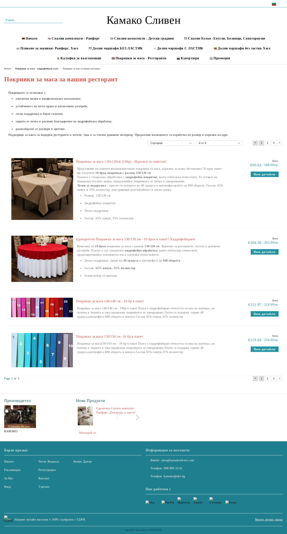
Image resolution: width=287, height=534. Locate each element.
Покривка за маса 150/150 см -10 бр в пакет (109, 336)
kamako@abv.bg (174, 476)
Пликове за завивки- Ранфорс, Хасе (49, 48)
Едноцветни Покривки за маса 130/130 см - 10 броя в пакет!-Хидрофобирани (135, 239)
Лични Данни (82, 461)
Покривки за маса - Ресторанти (141, 58)
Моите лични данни (269, 519)
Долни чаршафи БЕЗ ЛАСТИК (117, 48)
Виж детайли (264, 174)
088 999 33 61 (40, 3)
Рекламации (12, 470)
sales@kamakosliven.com (177, 460)
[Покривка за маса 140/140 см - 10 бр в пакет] (42, 319)
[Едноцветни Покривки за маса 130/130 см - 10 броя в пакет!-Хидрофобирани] (42, 284)
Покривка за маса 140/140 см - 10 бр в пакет (110, 301)
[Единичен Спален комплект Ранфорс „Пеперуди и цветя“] (85, 415)
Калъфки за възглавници (81, 58)
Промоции (221, 58)
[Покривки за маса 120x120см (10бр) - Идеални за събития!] (42, 221)
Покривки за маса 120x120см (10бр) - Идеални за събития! (121, 161)
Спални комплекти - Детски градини (144, 38)
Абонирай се (87, 432)
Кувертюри (190, 58)
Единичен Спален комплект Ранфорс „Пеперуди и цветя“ (116, 410)
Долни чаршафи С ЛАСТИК (180, 48)
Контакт (43, 478)
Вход (7, 486)
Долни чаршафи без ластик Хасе (244, 48)
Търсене (44, 486)
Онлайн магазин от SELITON (143, 530)
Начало (31, 38)
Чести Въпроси (48, 461)
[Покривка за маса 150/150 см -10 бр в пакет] (42, 369)
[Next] (136, 417)
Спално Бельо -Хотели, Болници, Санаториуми (226, 38)
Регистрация (46, 470)
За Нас (8, 478)
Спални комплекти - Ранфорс (76, 38)
